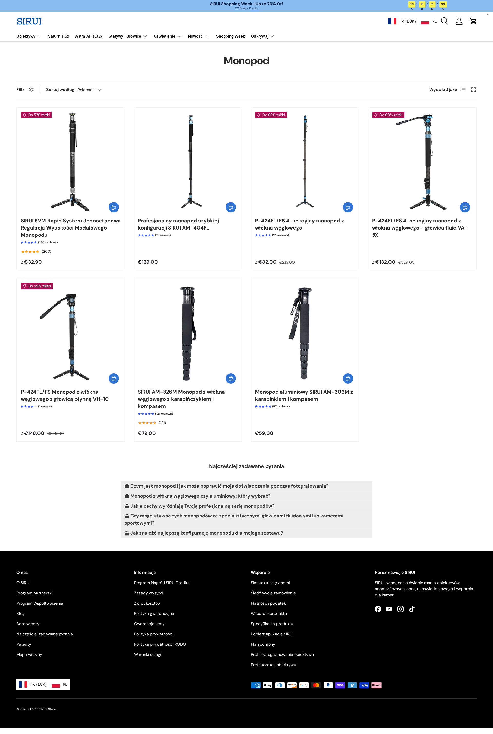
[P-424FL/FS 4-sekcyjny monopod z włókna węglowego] (305, 162)
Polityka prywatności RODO (160, 644)
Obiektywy (25, 36)
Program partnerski (34, 593)
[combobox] (402, 21)
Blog (20, 613)
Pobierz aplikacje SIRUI (272, 634)
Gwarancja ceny (149, 623)
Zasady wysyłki (148, 593)
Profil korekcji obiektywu (273, 665)
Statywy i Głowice (125, 36)
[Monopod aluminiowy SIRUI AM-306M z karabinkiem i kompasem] (305, 333)
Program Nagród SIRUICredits (161, 582)
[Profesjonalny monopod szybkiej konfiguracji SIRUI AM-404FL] (188, 162)
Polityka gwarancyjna (154, 613)
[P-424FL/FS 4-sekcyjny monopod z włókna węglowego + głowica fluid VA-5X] (422, 162)
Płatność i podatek (268, 603)
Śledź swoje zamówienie (273, 593)
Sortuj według (60, 89)
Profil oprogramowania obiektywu (282, 654)
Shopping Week (230, 36)
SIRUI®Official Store (42, 709)
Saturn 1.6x (58, 36)
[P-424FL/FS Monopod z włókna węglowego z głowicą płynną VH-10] (71, 333)
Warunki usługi (147, 654)
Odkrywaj (259, 36)
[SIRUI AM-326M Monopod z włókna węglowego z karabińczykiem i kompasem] (188, 333)
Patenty (23, 644)
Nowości (196, 36)
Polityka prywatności (153, 634)
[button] (473, 21)
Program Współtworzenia (39, 603)
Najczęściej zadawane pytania (44, 634)
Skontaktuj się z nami (270, 582)
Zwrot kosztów (147, 603)
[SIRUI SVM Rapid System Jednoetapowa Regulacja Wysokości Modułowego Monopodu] (71, 162)
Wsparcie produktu (269, 613)
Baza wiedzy (28, 623)
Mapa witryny (29, 654)
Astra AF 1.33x (88, 36)
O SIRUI (23, 582)
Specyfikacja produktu (272, 623)
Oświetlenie (164, 36)
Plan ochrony (263, 644)
